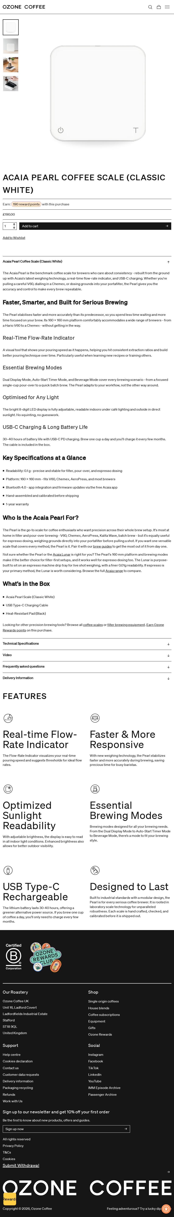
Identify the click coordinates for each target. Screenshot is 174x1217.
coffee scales (93, 625)
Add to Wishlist (14, 238)
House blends (98, 1008)
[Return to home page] (24, 7)
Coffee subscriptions (104, 1014)
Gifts (91, 1028)
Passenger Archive (102, 1094)
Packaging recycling (18, 1088)
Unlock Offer (110, 1171)
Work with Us (12, 1101)
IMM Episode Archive (104, 1088)
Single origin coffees (103, 1001)
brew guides (102, 546)
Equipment (96, 1021)
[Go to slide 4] (11, 84)
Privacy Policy (13, 1146)
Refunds (9, 1094)
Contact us (11, 1068)
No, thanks (110, 1194)
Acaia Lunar (61, 554)
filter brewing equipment (126, 625)
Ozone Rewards (100, 1034)
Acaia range (114, 571)
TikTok (93, 1068)
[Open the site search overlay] (150, 7)
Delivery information (18, 1081)
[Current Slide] (11, 27)
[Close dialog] (52, 1117)
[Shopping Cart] (158, 7)
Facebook (95, 1061)
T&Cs (7, 1152)
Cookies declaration (18, 1061)
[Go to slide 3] (11, 65)
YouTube (94, 1081)
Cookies (9, 1159)
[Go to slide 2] (11, 46)
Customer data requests (21, 1074)
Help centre (12, 1054)
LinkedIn (94, 1074)
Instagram (95, 1054)
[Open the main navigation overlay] (167, 7)
